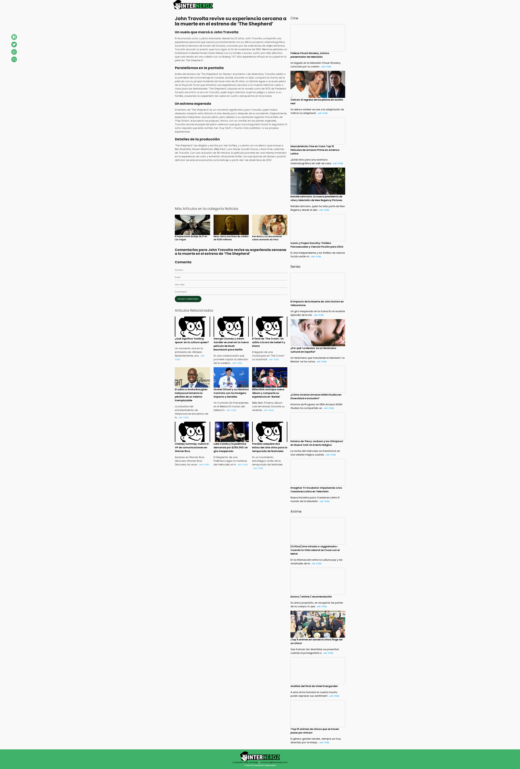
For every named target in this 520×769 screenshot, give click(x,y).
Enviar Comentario (188, 299)
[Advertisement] (231, 184)
